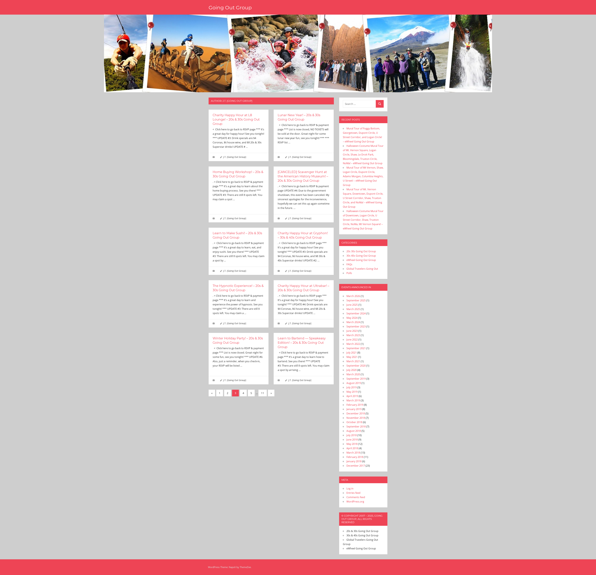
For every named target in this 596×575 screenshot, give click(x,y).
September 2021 (356, 348)
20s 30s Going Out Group (361, 251)
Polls (349, 273)
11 (262, 393)
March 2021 (353, 361)
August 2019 (353, 383)
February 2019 (354, 404)
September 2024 (356, 313)
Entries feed (353, 493)
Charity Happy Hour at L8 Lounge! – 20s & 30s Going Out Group (236, 119)
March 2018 (353, 452)
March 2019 (353, 400)
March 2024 (353, 322)
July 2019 (351, 387)
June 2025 (352, 304)
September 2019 (356, 378)
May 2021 (351, 357)
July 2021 (351, 352)
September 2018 (356, 426)
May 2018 (351, 444)
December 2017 (355, 465)
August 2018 (353, 431)
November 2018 (355, 418)
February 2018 (354, 457)
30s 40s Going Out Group (361, 255)
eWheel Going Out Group (361, 260)
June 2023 (352, 331)
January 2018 (353, 461)
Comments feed (355, 497)
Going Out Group (230, 8)
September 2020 (356, 365)
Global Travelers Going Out (362, 268)
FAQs (349, 264)
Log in (349, 488)
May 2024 (351, 317)
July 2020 (351, 370)
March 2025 (353, 309)
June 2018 (352, 439)
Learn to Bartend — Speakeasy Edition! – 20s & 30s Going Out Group (302, 342)
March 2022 (353, 344)
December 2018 (355, 413)
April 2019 (352, 396)
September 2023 (356, 326)
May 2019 (351, 391)
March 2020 (353, 374)
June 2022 (352, 339)
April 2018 (352, 448)
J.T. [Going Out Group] (234, 156)
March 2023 (353, 335)
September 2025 (356, 300)
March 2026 (353, 296)
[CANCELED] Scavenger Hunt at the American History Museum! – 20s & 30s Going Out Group (303, 176)
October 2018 (354, 422)
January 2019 (353, 409)
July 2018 (351, 435)
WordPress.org (355, 501)
